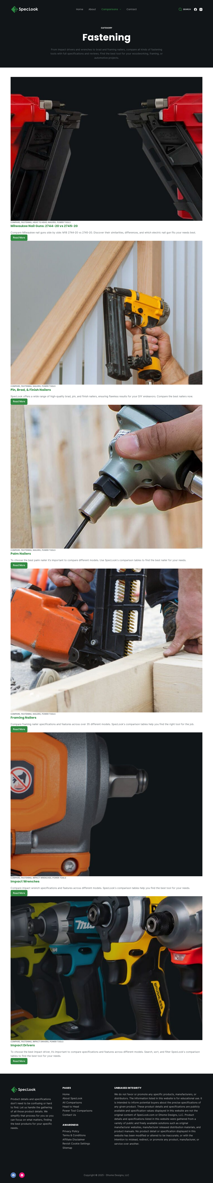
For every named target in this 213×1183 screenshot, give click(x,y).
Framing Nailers (23, 717)
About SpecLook (72, 1098)
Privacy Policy (71, 1131)
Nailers (52, 222)
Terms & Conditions (74, 1135)
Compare (15, 222)
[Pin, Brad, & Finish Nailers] (106, 313)
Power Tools (64, 222)
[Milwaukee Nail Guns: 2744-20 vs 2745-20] (106, 149)
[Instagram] (200, 9)
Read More (20, 237)
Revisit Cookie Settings (76, 1143)
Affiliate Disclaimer (74, 1139)
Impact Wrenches (42, 878)
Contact (131, 9)
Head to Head (40, 222)
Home (79, 9)
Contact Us (69, 1114)
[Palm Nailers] (106, 477)
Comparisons (109, 9)
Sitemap (67, 1147)
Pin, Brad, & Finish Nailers (31, 390)
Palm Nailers (21, 553)
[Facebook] (195, 9)
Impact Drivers (41, 1041)
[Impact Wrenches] (106, 804)
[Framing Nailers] (106, 640)
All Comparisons (72, 1102)
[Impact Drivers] (106, 968)
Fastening (26, 222)
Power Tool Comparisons (77, 1110)
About (92, 9)
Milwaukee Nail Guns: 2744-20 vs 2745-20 (44, 226)
